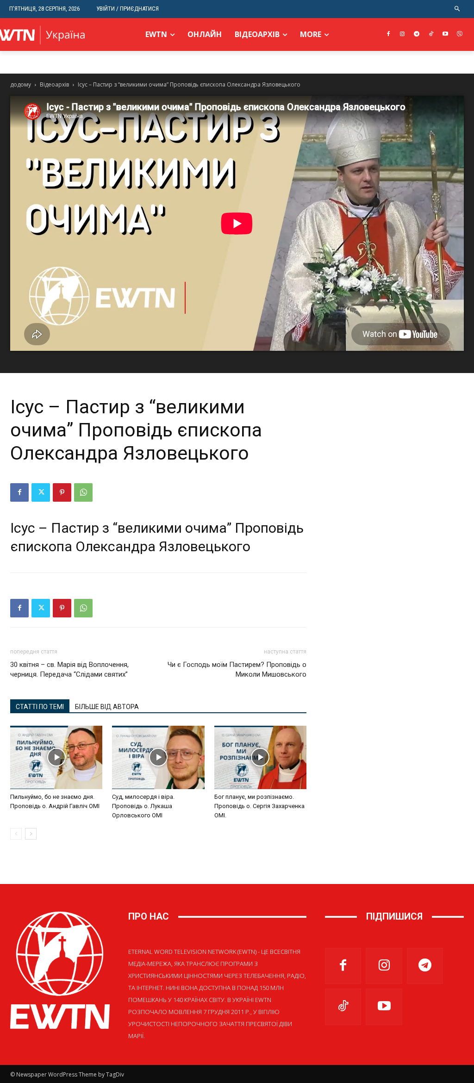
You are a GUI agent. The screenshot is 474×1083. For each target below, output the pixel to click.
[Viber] (459, 34)
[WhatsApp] (83, 492)
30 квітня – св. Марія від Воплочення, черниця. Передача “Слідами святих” (69, 669)
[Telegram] (417, 34)
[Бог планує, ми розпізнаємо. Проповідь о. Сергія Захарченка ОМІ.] (260, 757)
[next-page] (31, 834)
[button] (457, 9)
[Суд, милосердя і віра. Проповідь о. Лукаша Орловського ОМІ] (158, 757)
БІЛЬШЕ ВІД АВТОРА (107, 706)
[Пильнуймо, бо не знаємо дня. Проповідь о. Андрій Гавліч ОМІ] (56, 757)
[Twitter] (40, 492)
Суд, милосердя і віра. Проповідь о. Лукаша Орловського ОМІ (143, 806)
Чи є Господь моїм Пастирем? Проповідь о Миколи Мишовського (237, 669)
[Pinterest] (62, 492)
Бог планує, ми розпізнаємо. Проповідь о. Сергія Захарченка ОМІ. (259, 806)
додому (20, 84)
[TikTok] (431, 34)
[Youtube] (445, 34)
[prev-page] (16, 834)
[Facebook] (388, 34)
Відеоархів (54, 84)
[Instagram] (402, 34)
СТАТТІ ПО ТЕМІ (40, 706)
